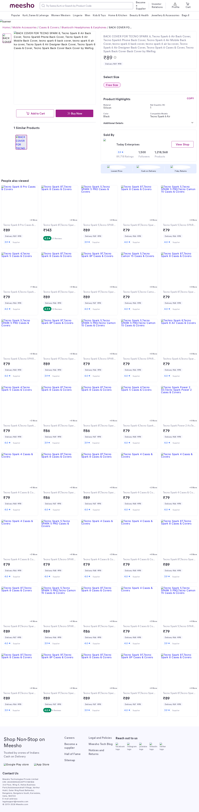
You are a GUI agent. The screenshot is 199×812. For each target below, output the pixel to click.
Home (6, 27)
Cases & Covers (49, 27)
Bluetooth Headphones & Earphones (84, 27)
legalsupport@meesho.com (15, 801)
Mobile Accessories (24, 27)
